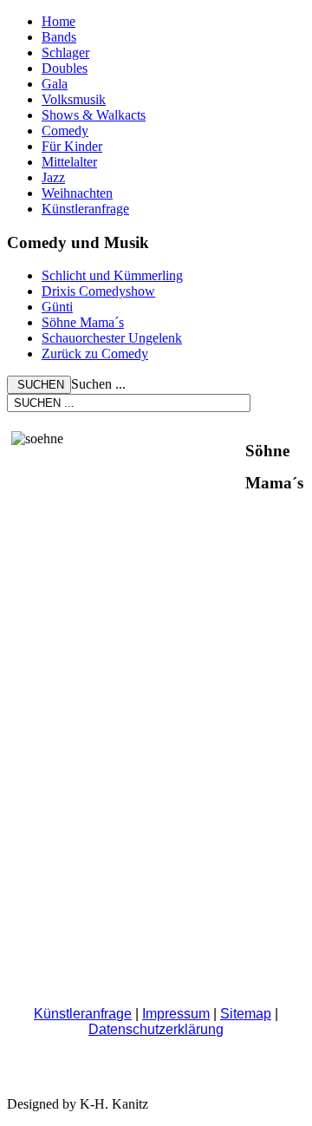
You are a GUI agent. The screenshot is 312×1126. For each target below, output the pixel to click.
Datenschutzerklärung (156, 1029)
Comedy (65, 130)
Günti (57, 306)
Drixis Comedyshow (98, 291)
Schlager (65, 52)
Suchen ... (98, 383)
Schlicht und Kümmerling (112, 275)
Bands (59, 36)
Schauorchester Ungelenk (112, 338)
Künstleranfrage (85, 208)
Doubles (65, 68)
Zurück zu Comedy (95, 353)
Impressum (176, 1013)
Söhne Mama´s (83, 322)
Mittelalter (69, 161)
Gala (55, 83)
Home (58, 21)
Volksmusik (74, 99)
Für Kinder (72, 146)
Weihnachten (77, 193)
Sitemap (245, 1013)
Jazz (53, 177)
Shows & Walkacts (94, 115)
